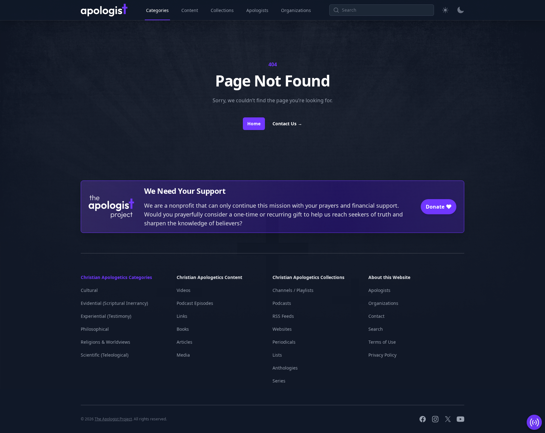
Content (189, 10)
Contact (376, 316)
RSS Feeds (283, 316)
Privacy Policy (382, 355)
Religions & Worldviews (105, 342)
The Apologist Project (113, 419)
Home (254, 124)
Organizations (296, 10)
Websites (282, 329)
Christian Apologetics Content (209, 277)
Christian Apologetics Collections (308, 277)
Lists (277, 355)
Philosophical (95, 329)
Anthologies (285, 368)
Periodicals (284, 342)
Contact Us (287, 124)
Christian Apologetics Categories (116, 277)
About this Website (389, 277)
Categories (157, 10)
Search (375, 329)
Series (278, 381)
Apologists (257, 10)
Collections (222, 10)
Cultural (89, 290)
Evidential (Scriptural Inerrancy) (114, 303)
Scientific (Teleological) (104, 355)
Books (183, 329)
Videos (183, 290)
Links (182, 316)
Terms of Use (382, 342)
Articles (184, 342)
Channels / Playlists (293, 290)
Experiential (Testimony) (106, 316)
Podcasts (281, 303)
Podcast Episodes (195, 303)
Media (183, 355)
